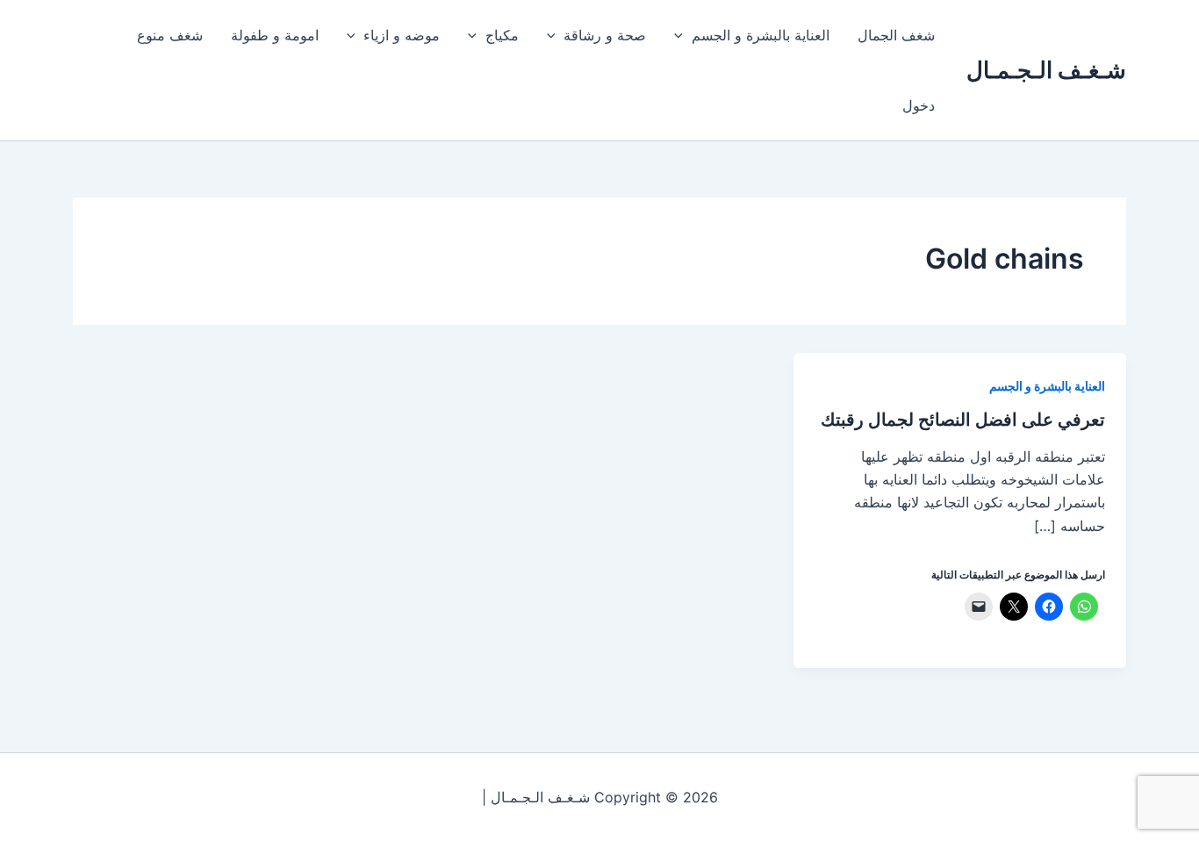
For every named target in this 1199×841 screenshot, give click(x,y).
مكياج (502, 35)
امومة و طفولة (275, 35)
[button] (683, 35)
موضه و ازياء (401, 35)
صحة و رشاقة (605, 35)
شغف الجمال (896, 35)
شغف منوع (170, 35)
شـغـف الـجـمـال (1046, 69)
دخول (918, 105)
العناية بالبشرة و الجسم (760, 35)
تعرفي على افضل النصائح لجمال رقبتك (963, 419)
